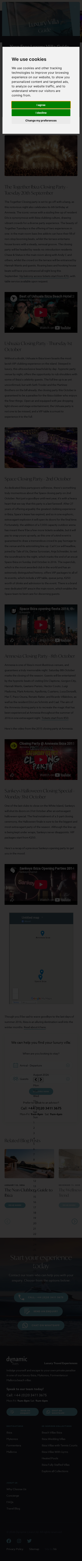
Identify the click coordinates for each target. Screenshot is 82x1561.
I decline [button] (41, 112)
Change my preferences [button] (41, 120)
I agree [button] (41, 104)
